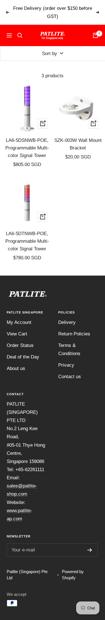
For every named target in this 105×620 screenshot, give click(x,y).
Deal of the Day (23, 357)
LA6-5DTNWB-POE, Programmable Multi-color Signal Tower (27, 241)
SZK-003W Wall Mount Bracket (78, 144)
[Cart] (95, 35)
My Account (19, 322)
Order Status (20, 345)
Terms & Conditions (69, 349)
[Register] (89, 550)
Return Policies (74, 334)
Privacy (66, 365)
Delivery (67, 322)
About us (16, 368)
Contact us (69, 376)
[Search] (19, 35)
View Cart (17, 334)
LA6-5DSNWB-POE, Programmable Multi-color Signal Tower (27, 148)
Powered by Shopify (73, 574)
